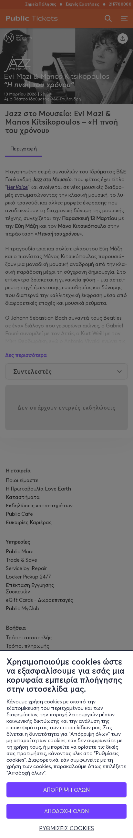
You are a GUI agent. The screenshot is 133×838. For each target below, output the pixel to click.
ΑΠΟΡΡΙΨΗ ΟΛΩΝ (66, 789)
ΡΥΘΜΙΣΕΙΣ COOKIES (66, 828)
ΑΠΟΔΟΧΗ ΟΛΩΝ (66, 811)
